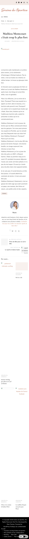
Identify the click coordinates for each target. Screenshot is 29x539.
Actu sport (14, 28)
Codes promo (8, 536)
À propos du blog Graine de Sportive (14, 531)
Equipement (22, 534)
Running (6, 534)
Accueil (3, 529)
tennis (4, 193)
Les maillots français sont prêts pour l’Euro (21, 506)
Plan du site (17, 536)
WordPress (6, 526)
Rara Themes (11, 524)
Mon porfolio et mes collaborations (14, 532)
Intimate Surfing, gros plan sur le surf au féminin (6, 381)
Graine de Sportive (14, 9)
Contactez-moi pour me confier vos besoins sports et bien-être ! (14, 224)
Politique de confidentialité (18, 526)
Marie (8, 41)
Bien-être (14, 534)
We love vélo (19, 277)
